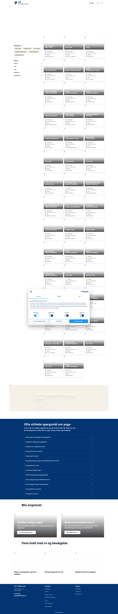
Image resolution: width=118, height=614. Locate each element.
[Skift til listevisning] (103, 34)
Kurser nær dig (49, 594)
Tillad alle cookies (78, 321)
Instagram (78, 591)
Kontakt (91, 3)
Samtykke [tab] (38, 296)
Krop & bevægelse (21, 25)
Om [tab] (79, 296)
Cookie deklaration (59, 612)
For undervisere (49, 603)
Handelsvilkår (48, 606)
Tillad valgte (59, 321)
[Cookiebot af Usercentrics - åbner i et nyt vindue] (82, 292)
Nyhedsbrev (78, 594)
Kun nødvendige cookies (39, 321)
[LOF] (24, 3)
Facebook (77, 589)
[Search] (97, 3)
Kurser (46, 591)
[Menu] (102, 3)
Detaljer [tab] (59, 296)
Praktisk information (50, 597)
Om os (46, 600)
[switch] (51, 315)
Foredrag (47, 589)
